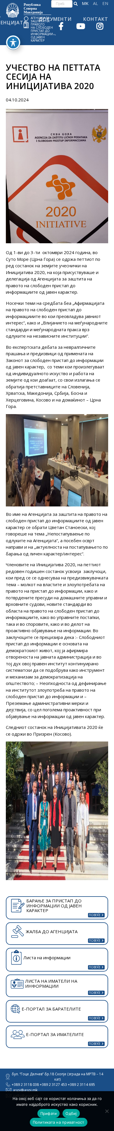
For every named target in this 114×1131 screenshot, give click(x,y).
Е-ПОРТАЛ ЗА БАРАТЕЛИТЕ (51, 1009)
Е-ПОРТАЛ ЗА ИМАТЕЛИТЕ (55, 1034)
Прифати (48, 1113)
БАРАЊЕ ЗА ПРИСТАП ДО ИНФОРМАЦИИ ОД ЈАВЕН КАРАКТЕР (54, 905)
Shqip (95, 3)
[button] (75, 4)
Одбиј (71, 1113)
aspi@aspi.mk (25, 1090)
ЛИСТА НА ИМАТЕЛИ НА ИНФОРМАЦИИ (51, 983)
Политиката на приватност (58, 1122)
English (105, 3)
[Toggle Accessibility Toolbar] (13, 42)
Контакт (95, 19)
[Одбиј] (107, 1111)
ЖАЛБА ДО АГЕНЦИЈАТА (51, 931)
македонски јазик (85, 3)
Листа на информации (46, 957)
